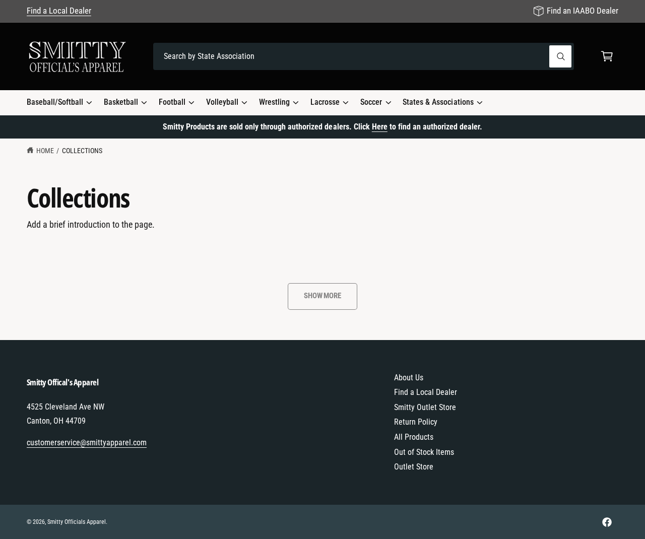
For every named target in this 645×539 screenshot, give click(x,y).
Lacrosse (325, 102)
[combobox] (363, 57)
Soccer (371, 102)
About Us (408, 377)
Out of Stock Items (424, 452)
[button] (607, 57)
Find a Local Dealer (59, 11)
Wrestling (274, 102)
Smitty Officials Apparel (76, 521)
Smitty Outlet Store (425, 407)
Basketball (121, 102)
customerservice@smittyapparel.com (87, 442)
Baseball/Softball (55, 102)
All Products (413, 437)
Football (172, 102)
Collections (82, 151)
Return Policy (415, 422)
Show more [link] (322, 295)
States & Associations (438, 102)
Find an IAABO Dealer (582, 11)
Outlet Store (413, 466)
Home (45, 151)
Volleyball (222, 102)
